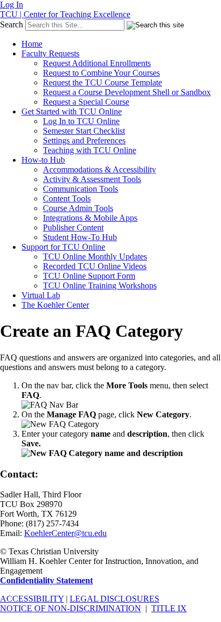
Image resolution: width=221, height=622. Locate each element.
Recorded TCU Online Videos (94, 266)
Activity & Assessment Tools (92, 179)
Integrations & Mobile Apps (90, 217)
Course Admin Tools (78, 208)
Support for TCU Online (63, 246)
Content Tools (67, 198)
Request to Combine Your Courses (101, 72)
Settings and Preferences (84, 140)
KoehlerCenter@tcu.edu (65, 533)
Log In (11, 4)
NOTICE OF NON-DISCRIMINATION (70, 608)
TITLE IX (169, 608)
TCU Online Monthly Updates (95, 256)
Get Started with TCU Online (71, 111)
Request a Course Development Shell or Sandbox (127, 92)
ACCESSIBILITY (32, 598)
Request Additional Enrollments (97, 63)
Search (11, 24)
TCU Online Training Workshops (100, 285)
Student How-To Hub (80, 237)
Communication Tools (80, 188)
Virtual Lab (40, 295)
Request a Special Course (86, 101)
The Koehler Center (55, 304)
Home (31, 43)
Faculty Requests (50, 53)
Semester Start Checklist (84, 130)
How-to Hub (43, 159)
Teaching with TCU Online (89, 150)
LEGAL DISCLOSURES (114, 598)
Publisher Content (73, 227)
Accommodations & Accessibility (99, 169)
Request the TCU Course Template (102, 82)
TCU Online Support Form (89, 275)
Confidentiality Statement (46, 580)
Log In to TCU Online (81, 121)
